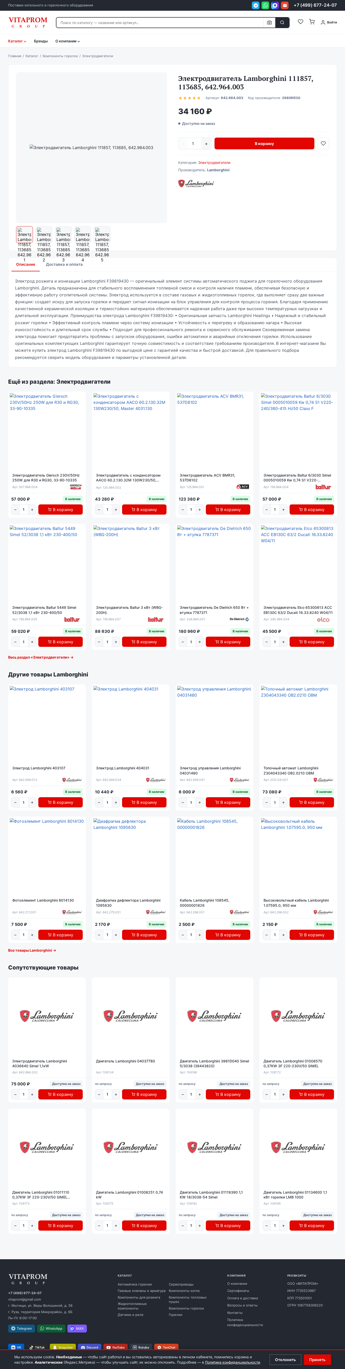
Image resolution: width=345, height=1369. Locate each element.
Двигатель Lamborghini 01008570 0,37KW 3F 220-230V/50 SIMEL (293, 1063)
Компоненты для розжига (139, 1297)
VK (19, 1347)
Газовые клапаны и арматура (141, 1291)
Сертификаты (238, 1291)
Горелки (175, 1315)
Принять (317, 1359)
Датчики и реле (131, 1315)
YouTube (118, 1347)
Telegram (24, 1328)
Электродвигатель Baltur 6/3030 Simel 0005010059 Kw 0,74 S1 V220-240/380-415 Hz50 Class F (297, 478)
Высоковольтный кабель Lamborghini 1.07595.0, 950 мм (296, 902)
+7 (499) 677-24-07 (315, 5)
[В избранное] (323, 143)
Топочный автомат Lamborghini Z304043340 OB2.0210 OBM (291, 770)
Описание (25, 264)
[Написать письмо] (285, 5)
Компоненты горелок (186, 1308)
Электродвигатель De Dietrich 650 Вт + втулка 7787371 (214, 610)
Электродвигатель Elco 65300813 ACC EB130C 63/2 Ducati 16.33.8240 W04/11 (298, 610)
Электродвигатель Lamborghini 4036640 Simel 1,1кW (39, 1063)
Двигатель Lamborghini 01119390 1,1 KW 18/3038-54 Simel (211, 1195)
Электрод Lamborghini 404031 (122, 768)
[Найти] (282, 23)
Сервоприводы (181, 1284)
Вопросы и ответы (242, 1305)
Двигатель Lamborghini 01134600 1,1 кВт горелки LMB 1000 (295, 1195)
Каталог (15, 41)
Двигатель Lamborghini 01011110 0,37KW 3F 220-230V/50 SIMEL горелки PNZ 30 (40, 1195)
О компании (237, 1283)
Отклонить (285, 1359)
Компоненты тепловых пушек (188, 1299)
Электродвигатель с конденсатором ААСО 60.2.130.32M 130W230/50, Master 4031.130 (128, 478)
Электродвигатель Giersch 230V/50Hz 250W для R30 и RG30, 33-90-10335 (46, 477)
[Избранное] (300, 22)
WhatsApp (54, 1328)
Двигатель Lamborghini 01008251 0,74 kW (129, 1195)
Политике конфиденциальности (232, 1362)
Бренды (41, 41)
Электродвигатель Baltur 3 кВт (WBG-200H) (129, 610)
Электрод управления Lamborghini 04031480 (210, 770)
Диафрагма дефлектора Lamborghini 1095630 (128, 902)
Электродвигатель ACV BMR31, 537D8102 (207, 477)
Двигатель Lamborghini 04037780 (125, 1061)
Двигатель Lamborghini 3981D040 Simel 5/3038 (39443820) (214, 1063)
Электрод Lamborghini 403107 (38, 768)
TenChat (169, 1347)
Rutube (143, 1347)
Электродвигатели (214, 162)
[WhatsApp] (265, 5)
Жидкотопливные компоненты (132, 1306)
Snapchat (65, 1347)
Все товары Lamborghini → (32, 950)
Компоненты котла (184, 1291)
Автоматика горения (135, 1284)
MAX (80, 1328)
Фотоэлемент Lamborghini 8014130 (43, 900)
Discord (92, 1347)
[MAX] (275, 5)
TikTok (40, 1347)
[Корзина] (312, 22)
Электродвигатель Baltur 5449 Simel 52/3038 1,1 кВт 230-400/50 (44, 610)
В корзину (264, 143)
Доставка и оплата (64, 264)
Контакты (235, 1313)
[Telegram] (255, 5)
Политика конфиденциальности (245, 1322)
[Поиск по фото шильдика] (269, 23)
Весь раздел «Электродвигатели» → (41, 657)
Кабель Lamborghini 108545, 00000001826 (204, 902)
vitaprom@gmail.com (24, 1299)
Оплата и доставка (242, 1298)
